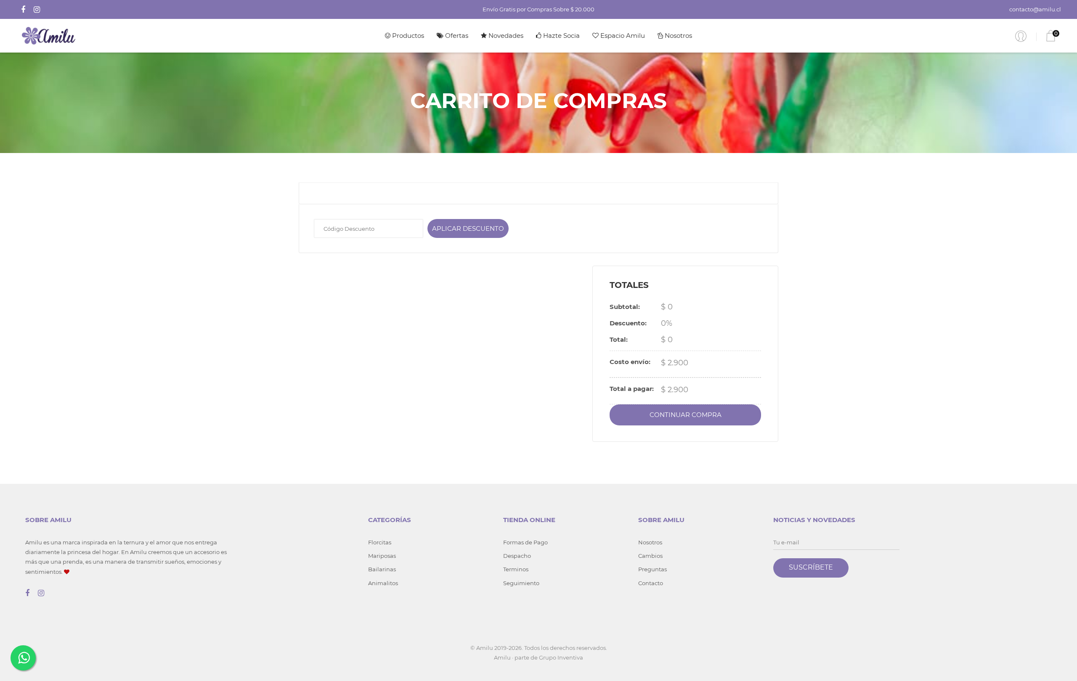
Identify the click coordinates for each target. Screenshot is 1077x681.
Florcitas (379, 542)
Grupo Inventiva (561, 657)
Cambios (650, 555)
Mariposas (382, 555)
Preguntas (652, 569)
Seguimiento (521, 583)
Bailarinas (382, 569)
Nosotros (677, 36)
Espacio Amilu (622, 36)
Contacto (650, 583)
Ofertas (455, 36)
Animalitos (383, 583)
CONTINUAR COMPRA (686, 415)
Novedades (505, 36)
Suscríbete (811, 567)
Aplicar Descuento (468, 228)
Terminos (515, 569)
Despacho (517, 555)
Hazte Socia (560, 36)
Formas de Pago (525, 542)
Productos (407, 36)
